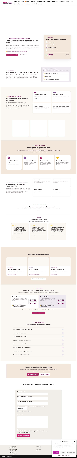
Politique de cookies (61, 455)
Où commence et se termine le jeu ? (20, 336)
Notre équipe (38, 450)
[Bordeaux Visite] (6, 3)
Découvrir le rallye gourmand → (12, 274)
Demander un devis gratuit (12, 54)
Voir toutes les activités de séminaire (38, 278)
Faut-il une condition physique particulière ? (21, 347)
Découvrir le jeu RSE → (54, 274)
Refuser (63, 452)
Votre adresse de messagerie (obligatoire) (24, 396)
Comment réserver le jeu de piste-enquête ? (21, 354)
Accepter (56, 452)
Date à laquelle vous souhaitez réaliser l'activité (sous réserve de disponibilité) (31, 406)
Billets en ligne (17, 3)
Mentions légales (67, 455)
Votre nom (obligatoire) (21, 391)
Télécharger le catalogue (44, 374)
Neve (2, 456)
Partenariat (38, 447)
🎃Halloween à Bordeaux (30, 1)
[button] (74, 441)
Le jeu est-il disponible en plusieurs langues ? (22, 340)
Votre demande (20, 414)
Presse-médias (38, 449)
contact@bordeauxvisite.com (13, 450)
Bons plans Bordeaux (25, 3)
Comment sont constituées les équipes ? (21, 343)
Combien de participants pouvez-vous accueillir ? (22, 329)
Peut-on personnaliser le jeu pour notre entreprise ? (23, 351)
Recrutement (38, 446)
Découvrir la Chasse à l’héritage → (34, 274)
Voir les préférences (71, 452)
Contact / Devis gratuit (35, 3)
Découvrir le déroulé (23, 54)
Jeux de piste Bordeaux (19, 1)
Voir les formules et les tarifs (50, 56)
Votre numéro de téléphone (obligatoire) (24, 401)
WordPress (10, 456)
